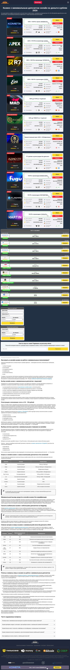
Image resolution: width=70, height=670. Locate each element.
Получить (65, 235)
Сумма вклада (4, 310)
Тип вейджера (15, 317)
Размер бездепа (5, 329)
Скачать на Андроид (21, 645)
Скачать (57, 23)
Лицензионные (37, 645)
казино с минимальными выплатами (19, 527)
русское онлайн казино (10, 508)
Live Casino (43, 645)
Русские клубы (29, 645)
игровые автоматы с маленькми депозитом (28, 575)
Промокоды (38, 2)
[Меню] (68, 2)
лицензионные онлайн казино (25, 387)
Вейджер (3, 317)
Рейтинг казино (50, 645)
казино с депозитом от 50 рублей (39, 443)
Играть (57, 20)
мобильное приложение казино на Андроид (42, 378)
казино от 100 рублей (23, 411)
